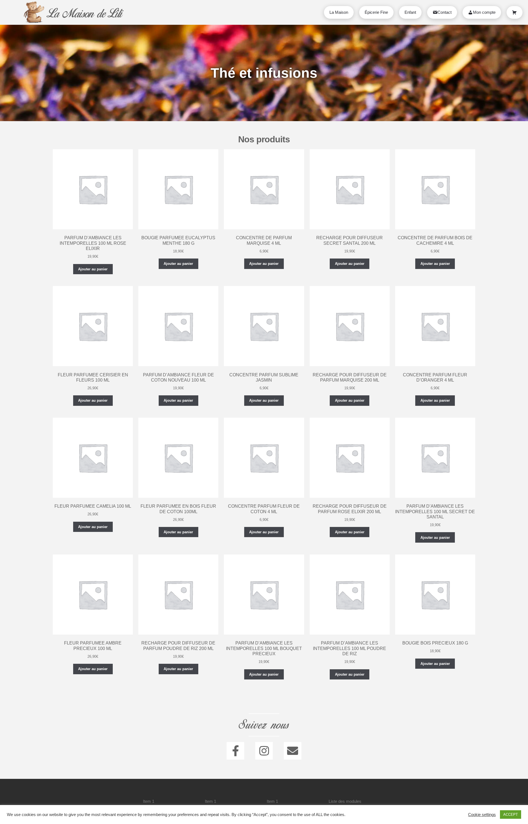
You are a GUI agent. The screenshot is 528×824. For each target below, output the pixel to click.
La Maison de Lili (84, 13)
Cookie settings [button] (482, 814)
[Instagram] (264, 751)
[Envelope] (292, 751)
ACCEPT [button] (510, 814)
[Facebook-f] (235, 751)
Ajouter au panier (93, 269)
